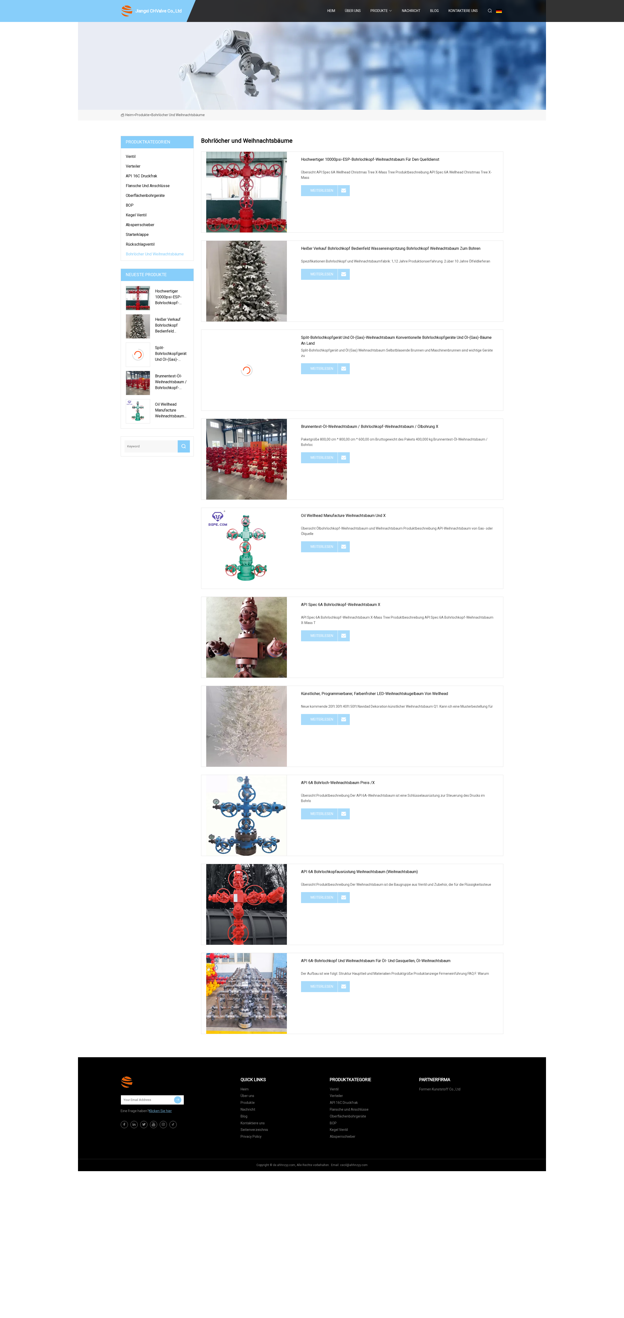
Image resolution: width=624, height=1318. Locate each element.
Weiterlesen (321, 190)
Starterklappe (137, 234)
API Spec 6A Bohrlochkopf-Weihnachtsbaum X (340, 604)
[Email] (177, 1100)
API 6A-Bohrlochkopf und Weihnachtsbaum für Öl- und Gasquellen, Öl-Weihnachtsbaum (375, 960)
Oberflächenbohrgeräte (145, 195)
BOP (130, 205)
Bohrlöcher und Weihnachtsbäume (155, 254)
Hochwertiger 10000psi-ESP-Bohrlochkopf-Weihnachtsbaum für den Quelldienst (370, 159)
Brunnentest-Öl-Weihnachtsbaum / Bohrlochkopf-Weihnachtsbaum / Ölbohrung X (369, 426)
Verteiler (133, 166)
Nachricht (411, 11)
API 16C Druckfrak (141, 176)
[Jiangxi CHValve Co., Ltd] (145, 1082)
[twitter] (143, 1124)
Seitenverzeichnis (254, 1130)
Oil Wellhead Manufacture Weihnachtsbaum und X (343, 515)
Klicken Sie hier (160, 1111)
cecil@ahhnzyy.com (354, 1165)
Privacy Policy (251, 1136)
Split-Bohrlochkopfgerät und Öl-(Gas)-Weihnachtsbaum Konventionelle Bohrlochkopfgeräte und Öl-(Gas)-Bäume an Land (396, 340)
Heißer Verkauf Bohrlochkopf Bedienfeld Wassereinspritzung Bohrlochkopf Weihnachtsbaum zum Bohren (390, 248)
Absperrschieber (140, 224)
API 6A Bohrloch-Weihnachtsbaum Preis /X (338, 782)
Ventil (131, 156)
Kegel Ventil (136, 215)
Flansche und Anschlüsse (148, 185)
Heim (331, 11)
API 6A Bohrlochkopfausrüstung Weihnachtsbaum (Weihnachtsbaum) (359, 871)
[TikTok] (173, 1124)
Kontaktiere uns (463, 11)
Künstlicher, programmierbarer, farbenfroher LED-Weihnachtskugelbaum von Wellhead (374, 693)
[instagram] (163, 1124)
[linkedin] (134, 1124)
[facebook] (124, 1124)
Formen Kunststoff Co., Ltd (439, 1089)
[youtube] (153, 1124)
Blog (434, 11)
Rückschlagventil (140, 244)
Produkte (379, 11)
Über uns (353, 11)
